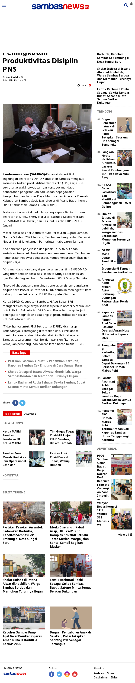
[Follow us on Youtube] (75, 674)
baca (83, 85)
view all (124, 534)
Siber (110, 673)
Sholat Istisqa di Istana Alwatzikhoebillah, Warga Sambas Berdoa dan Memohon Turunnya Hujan (44, 374)
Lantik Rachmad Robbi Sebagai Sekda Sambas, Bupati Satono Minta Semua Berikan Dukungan (47, 384)
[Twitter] (22, 403)
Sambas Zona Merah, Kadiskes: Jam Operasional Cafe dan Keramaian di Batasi (15, 463)
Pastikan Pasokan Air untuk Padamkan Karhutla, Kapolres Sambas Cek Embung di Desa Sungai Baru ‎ (45, 363)
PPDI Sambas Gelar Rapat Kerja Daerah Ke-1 (102, 466)
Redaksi (99, 673)
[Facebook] (15, 403)
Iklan (114, 677)
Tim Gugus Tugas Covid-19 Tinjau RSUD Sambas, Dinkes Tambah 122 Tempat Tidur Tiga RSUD (62, 441)
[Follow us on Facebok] (52, 674)
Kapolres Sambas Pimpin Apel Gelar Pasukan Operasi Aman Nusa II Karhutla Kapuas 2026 (23, 638)
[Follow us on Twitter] (59, 674)
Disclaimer (101, 677)
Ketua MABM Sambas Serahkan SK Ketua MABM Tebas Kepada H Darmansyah (14, 441)
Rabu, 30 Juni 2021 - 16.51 (14, 80)
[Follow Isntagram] (67, 674)
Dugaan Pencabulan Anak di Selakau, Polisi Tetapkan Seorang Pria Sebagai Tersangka (70, 638)
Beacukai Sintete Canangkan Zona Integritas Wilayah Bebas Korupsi (107, 493)
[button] (131, 2)
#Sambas (30, 414)
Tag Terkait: (12, 414)
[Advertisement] (67, 26)
